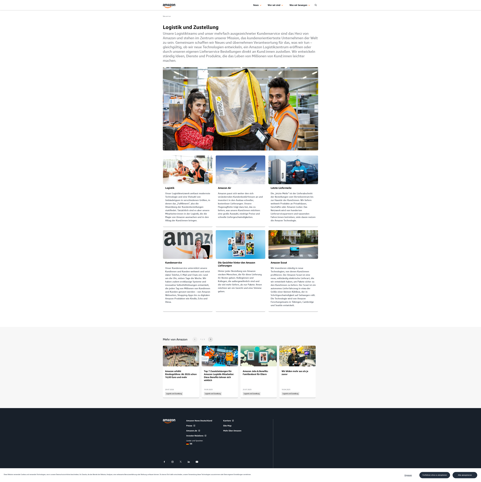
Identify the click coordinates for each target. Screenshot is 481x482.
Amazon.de (191, 430)
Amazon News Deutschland (199, 420)
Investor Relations (194, 435)
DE (191, 443)
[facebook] (166, 462)
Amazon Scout (279, 262)
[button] (260, 5)
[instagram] (174, 462)
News (256, 5)
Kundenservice (173, 262)
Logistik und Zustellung (174, 393)
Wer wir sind (274, 5)
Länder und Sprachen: (194, 441)
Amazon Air (224, 187)
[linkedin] (190, 462)
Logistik (169, 187)
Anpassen (408, 475)
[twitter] (182, 462)
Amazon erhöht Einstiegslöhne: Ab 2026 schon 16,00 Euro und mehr (181, 374)
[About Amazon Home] (169, 421)
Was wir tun (167, 16)
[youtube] (198, 462)
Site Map (227, 425)
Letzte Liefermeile (281, 187)
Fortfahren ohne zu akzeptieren (435, 475)
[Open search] (315, 5)
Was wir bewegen (298, 5)
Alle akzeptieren (465, 475)
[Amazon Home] (169, 6)
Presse (189, 425)
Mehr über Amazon (232, 430)
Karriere (227, 420)
